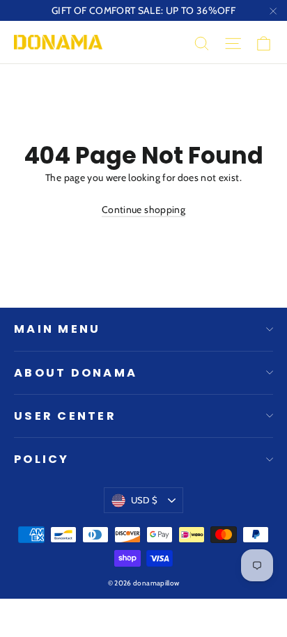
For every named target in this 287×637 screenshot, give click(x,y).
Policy (42, 459)
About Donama (75, 373)
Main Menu (57, 329)
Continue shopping (143, 209)
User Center (65, 416)
